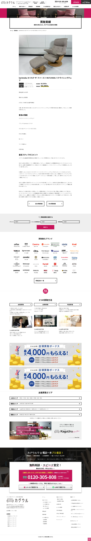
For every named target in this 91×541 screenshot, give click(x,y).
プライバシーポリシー (61, 516)
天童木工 (55, 272)
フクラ (16, 253)
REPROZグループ (74, 521)
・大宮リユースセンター (12, 518)
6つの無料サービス (47, 502)
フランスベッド (64, 259)
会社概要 (8, 510)
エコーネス (55, 253)
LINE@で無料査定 (60, 513)
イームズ (55, 246)
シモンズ (55, 259)
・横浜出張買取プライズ (76, 527)
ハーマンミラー (45, 246)
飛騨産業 (64, 272)
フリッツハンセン (45, 253)
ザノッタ (26, 259)
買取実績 (38, 6)
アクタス (74, 266)
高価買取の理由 (60, 501)
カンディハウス (55, 266)
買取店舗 (60, 221)
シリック (36, 259)
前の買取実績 (35, 204)
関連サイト (72, 497)
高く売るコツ (46, 506)
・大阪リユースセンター (12, 520)
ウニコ (36, 266)
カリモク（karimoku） (28, 83)
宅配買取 (45, 523)
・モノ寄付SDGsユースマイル (77, 516)
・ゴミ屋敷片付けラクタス (76, 506)
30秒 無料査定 (59, 510)
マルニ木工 (36, 272)
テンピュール (74, 259)
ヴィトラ (36, 253)
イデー (64, 246)
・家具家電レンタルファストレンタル (77, 510)
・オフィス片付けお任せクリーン (77, 513)
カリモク (16, 272)
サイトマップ (59, 519)
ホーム (14, 6)
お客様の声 (66, 6)
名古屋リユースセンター (29, 86)
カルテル (45, 266)
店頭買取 (45, 521)
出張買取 (45, 519)
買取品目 (31, 6)
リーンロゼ (26, 253)
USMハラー (65, 253)
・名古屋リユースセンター (12, 516)
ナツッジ (16, 259)
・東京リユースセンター (12, 522)
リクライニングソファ (28, 85)
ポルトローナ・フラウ (74, 253)
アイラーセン (64, 266)
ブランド (11, 221)
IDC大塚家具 (74, 272)
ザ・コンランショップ (17, 266)
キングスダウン (45, 259)
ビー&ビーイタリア (26, 246)
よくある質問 (75, 6)
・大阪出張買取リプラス (76, 524)
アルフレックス (16, 246)
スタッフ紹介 (14, 510)
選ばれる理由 (60, 499)
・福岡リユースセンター (12, 526)
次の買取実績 (55, 204)
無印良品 (45, 272)
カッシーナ (36, 246)
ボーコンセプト (26, 266)
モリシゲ (26, 272)
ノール (74, 246)
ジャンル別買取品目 (35, 221)
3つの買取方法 (46, 504)
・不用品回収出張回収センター (77, 503)
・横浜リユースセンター (12, 524)
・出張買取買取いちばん (76, 500)
